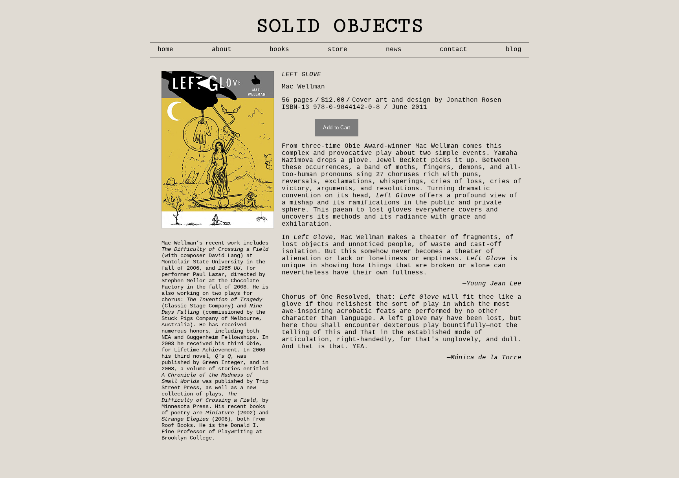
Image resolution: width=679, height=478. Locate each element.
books (279, 49)
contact (453, 49)
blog (513, 49)
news (394, 49)
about (221, 49)
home (165, 49)
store (337, 49)
